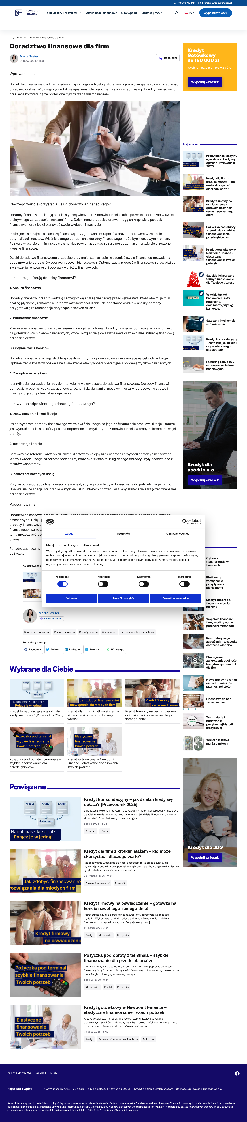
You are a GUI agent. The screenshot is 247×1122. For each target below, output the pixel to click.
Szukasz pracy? (152, 13)
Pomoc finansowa (64, 632)
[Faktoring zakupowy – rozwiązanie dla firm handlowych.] (193, 365)
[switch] (103, 584)
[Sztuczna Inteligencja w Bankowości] (193, 324)
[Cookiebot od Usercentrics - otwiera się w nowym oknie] (185, 521)
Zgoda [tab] (69, 533)
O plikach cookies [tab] (177, 533)
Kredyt (105, 831)
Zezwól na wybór (123, 598)
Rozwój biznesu (88, 632)
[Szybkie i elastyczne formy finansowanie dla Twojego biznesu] (193, 279)
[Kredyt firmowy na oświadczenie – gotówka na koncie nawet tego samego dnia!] (152, 693)
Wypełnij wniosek (215, 13)
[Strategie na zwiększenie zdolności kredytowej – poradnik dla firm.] (193, 660)
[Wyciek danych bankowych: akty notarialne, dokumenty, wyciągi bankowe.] (193, 298)
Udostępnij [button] (171, 57)
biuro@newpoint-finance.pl (217, 2)
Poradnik (21, 37)
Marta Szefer (29, 56)
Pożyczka (123, 935)
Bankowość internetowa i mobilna (118, 1039)
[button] (33, 649)
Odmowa (71, 598)
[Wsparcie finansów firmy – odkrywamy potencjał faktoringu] (193, 622)
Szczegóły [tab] (123, 533)
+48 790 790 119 (186, 2)
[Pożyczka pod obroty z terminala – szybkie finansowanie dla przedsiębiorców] (37, 741)
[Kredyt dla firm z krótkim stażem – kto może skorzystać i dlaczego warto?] (94, 693)
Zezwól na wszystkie (176, 598)
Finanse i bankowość (97, 883)
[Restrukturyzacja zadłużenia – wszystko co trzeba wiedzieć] (193, 641)
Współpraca (109, 632)
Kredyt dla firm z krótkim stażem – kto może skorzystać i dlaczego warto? (178, 1088)
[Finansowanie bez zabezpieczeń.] (193, 702)
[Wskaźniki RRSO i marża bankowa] (193, 743)
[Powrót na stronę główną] (11, 37)
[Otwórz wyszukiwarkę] (176, 13)
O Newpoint (129, 13)
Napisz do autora (53, 618)
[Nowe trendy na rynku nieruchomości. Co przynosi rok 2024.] (193, 683)
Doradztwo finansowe (37, 632)
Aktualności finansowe (101, 13)
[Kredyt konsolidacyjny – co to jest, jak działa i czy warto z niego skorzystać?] (193, 342)
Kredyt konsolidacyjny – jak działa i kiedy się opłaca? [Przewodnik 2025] (87, 1088)
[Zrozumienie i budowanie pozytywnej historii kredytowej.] (193, 721)
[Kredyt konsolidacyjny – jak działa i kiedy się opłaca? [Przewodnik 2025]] (37, 693)
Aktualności (105, 935)
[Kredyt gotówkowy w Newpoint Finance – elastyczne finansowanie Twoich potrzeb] (94, 741)
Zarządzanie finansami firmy (137, 632)
